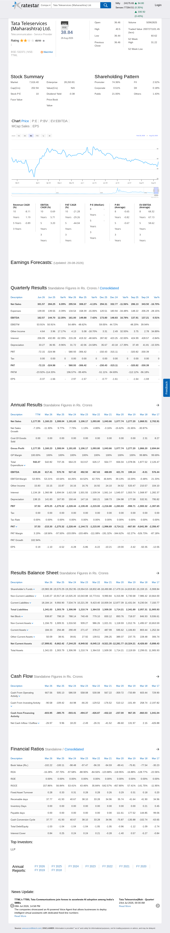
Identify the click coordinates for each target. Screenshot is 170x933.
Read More (20, 916)
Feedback (166, 387)
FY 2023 (90, 866)
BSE (64, 27)
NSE (64, 24)
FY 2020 (141, 866)
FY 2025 (57, 866)
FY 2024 (74, 866)
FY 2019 (40, 870)
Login (158, 5)
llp (13, 849)
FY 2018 (57, 870)
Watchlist (48, 52)
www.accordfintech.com (31, 928)
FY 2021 (124, 866)
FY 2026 (40, 866)
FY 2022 (107, 866)
